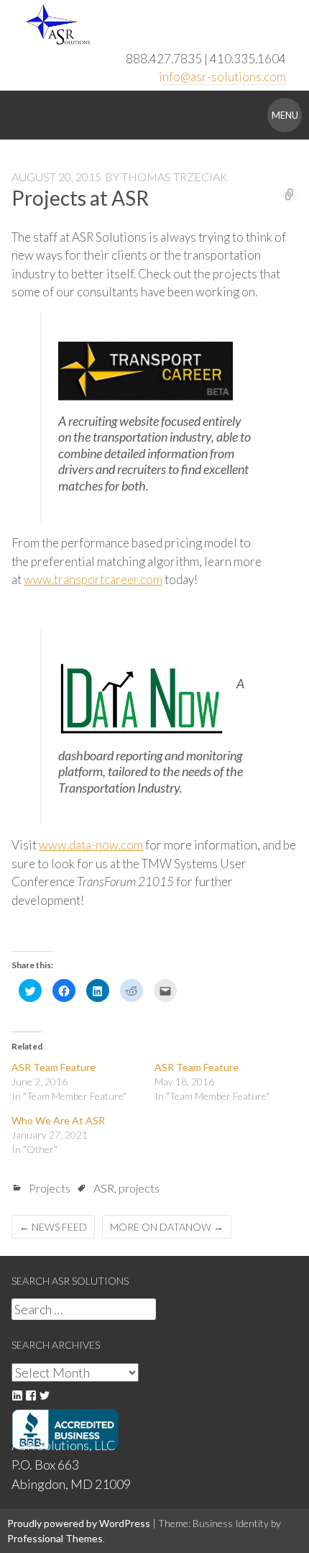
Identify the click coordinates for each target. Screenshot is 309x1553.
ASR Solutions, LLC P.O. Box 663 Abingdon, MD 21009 (71, 1464)
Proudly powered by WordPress (78, 1523)
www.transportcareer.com (93, 579)
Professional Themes (55, 1538)
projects (139, 1188)
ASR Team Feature (53, 1067)
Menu (285, 115)
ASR (103, 1188)
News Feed (53, 1227)
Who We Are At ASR (58, 1120)
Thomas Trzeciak (174, 176)
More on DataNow (166, 1227)
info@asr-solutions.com (222, 76)
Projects (49, 1188)
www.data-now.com (91, 844)
